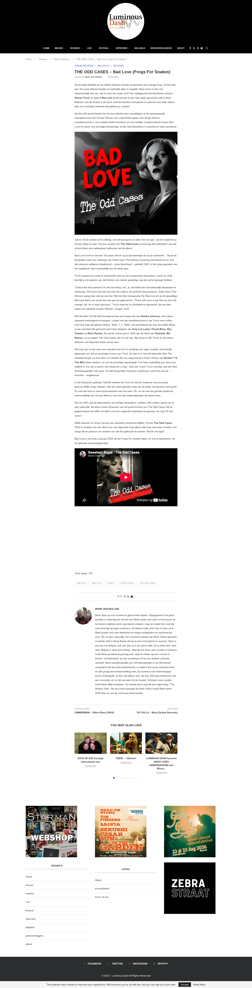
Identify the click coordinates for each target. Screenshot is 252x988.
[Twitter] (194, 48)
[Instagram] (198, 48)
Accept (184, 984)
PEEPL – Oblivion (126, 758)
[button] (79, 755)
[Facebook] (190, 48)
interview (30, 918)
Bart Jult (97, 583)
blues (111, 583)
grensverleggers (34, 935)
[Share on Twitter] (128, 596)
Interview (121, 48)
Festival (104, 48)
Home (46, 48)
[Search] (207, 48)
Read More (199, 984)
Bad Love (81, 583)
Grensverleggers (161, 48)
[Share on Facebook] (124, 596)
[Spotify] (202, 48)
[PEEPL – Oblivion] (126, 743)
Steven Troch (126, 583)
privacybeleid (102, 888)
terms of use (102, 897)
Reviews (75, 48)
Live (89, 48)
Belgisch (140, 48)
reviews (30, 893)
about (29, 944)
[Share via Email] (132, 596)
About (180, 48)
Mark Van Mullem (93, 77)
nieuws (59, 48)
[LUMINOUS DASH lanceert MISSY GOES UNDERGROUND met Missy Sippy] (161, 743)
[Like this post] (121, 596)
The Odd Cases (147, 583)
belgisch (30, 927)
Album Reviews (61, 59)
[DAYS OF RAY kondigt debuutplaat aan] (91, 743)
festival (29, 910)
